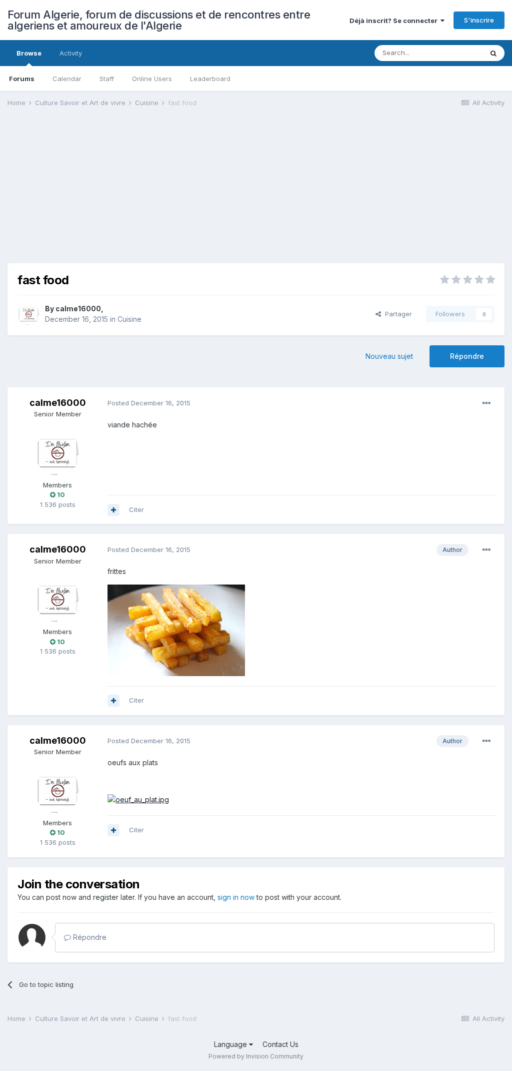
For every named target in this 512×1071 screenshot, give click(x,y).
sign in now (236, 897)
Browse (29, 53)
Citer (136, 509)
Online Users (152, 79)
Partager (396, 314)
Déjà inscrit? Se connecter (395, 21)
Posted (149, 403)
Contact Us (280, 1044)
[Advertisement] (125, 193)
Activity (71, 53)
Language (231, 1044)
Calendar (67, 79)
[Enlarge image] (176, 629)
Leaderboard (210, 79)
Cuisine (130, 319)
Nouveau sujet (389, 356)
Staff (107, 79)
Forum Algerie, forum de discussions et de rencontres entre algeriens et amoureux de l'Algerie (159, 20)
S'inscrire (479, 20)
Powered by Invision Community (256, 1056)
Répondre (467, 356)
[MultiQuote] (114, 510)
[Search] (493, 53)
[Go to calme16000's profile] (29, 314)
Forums (21, 79)
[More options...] (486, 403)
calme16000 (78, 308)
